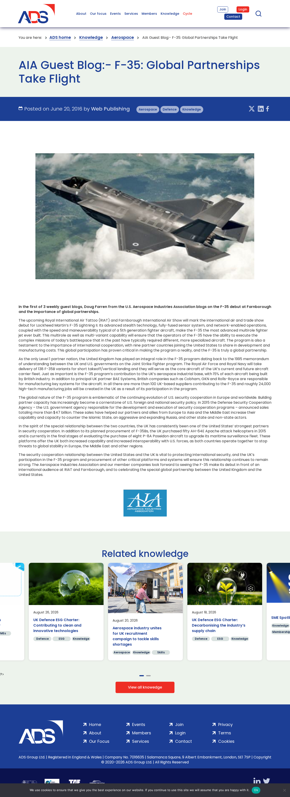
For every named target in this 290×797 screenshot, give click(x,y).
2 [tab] (148, 675)
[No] (284, 790)
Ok (256, 790)
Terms (224, 733)
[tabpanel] (66, 611)
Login (243, 9)
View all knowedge (145, 687)
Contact (233, 16)
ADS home (60, 37)
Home (95, 724)
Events (115, 13)
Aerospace (122, 37)
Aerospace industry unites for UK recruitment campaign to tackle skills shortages (137, 636)
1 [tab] (141, 675)
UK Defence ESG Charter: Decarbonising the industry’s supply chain (218, 625)
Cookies (226, 741)
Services (131, 13)
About (81, 13)
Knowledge (170, 13)
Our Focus (99, 741)
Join (222, 9)
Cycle (187, 13)
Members (149, 13)
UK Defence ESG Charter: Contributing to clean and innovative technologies (57, 625)
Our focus (98, 13)
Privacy (225, 724)
